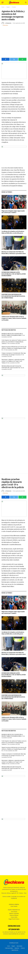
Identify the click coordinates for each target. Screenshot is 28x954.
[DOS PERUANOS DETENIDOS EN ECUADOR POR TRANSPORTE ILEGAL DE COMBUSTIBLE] (14, 285)
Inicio (8, 946)
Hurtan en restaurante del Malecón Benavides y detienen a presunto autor (14, 252)
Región (13, 946)
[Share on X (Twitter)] (14, 59)
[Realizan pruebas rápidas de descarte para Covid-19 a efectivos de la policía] (14, 509)
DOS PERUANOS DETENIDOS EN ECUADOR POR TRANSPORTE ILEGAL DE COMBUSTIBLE (13, 296)
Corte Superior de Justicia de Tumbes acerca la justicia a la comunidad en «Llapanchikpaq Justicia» (14, 341)
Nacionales (19, 946)
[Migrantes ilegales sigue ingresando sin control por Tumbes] (14, 202)
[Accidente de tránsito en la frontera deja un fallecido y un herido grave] (14, 222)
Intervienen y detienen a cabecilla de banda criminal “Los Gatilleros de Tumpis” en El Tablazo (13, 361)
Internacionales (9, 948)
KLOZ (17, 942)
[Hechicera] (14, 2)
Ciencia (23, 948)
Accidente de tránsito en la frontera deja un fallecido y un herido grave (13, 232)
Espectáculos (15, 950)
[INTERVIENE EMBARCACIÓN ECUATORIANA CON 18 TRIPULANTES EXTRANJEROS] (14, 263)
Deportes (17, 948)
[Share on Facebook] (6, 59)
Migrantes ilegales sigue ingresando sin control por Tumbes (13, 211)
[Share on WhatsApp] (22, 59)
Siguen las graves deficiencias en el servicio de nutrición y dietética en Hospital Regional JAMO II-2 (14, 348)
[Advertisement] (14, 41)
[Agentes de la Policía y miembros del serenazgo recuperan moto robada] (14, 71)
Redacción (8, 23)
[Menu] (3, 2)
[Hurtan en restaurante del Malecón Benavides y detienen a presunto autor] (14, 243)
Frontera (5, 25)
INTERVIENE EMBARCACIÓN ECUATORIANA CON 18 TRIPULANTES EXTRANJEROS (14, 274)
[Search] (25, 2)
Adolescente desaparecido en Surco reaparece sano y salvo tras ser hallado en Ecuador (14, 318)
